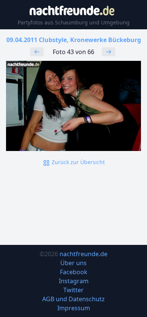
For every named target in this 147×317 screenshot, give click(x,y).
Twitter (73, 290)
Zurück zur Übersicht (77, 162)
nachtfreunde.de (83, 254)
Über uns (73, 263)
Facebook (73, 272)
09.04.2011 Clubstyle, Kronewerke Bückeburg (73, 40)
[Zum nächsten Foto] (108, 51)
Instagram (74, 281)
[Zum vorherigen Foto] (37, 51)
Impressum (73, 308)
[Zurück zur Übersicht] (73, 105)
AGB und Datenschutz (73, 299)
